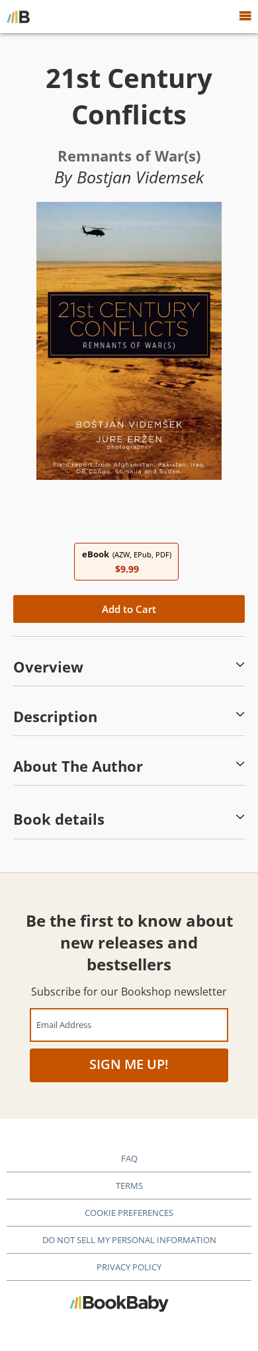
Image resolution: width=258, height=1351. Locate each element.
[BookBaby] (18, 16)
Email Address (63, 1024)
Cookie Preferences (129, 1213)
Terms (129, 1185)
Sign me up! (129, 1064)
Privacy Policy (129, 1267)
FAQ (129, 1158)
